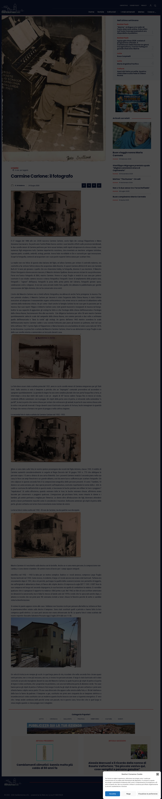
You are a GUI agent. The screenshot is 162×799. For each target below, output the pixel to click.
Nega (128, 794)
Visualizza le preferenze (147, 794)
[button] (157, 774)
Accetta (112, 794)
